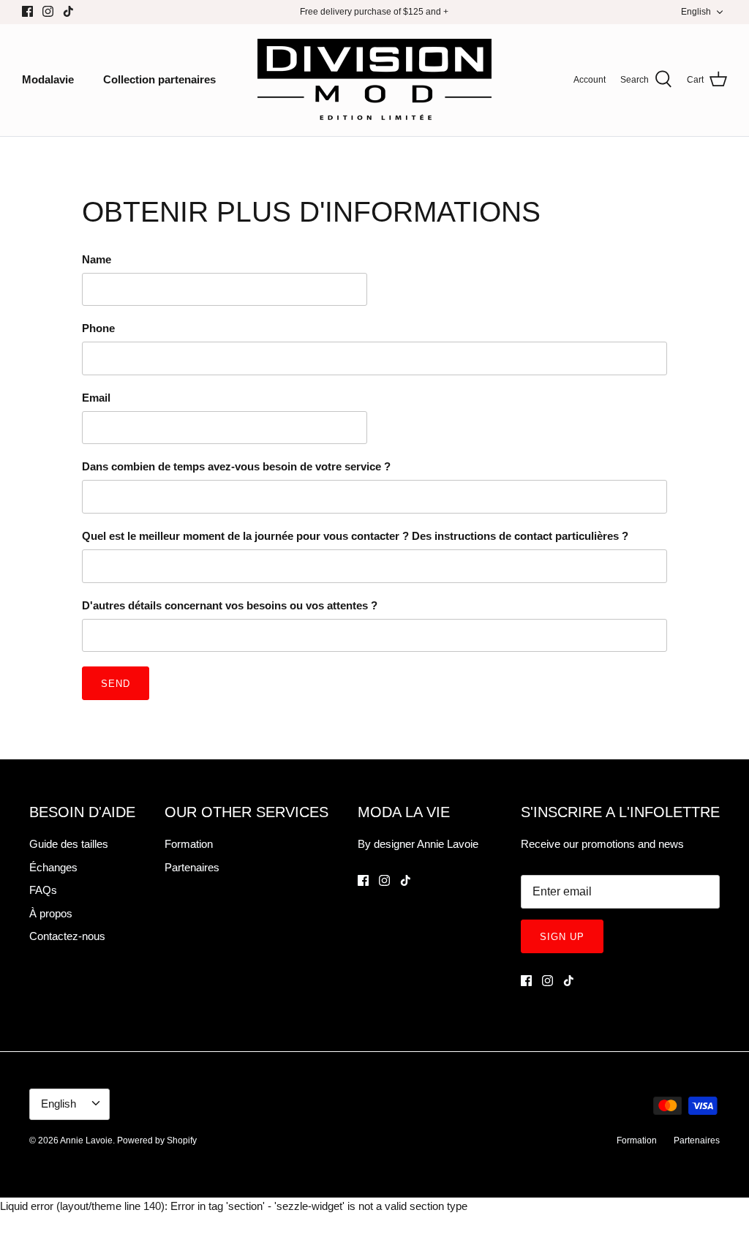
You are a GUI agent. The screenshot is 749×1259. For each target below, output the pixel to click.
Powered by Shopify (157, 1140)
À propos (50, 913)
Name (96, 259)
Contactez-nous (67, 936)
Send (115, 683)
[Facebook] (27, 11)
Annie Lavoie (86, 1140)
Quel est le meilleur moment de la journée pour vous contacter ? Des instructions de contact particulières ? (355, 536)
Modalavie (48, 79)
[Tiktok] (68, 11)
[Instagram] (47, 11)
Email (96, 397)
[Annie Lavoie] (374, 80)
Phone (98, 328)
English (696, 12)
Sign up (562, 936)
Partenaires (192, 867)
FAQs (43, 890)
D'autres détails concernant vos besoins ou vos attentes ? (229, 605)
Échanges (53, 867)
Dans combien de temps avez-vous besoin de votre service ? (236, 466)
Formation (189, 844)
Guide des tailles (68, 844)
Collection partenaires (159, 79)
